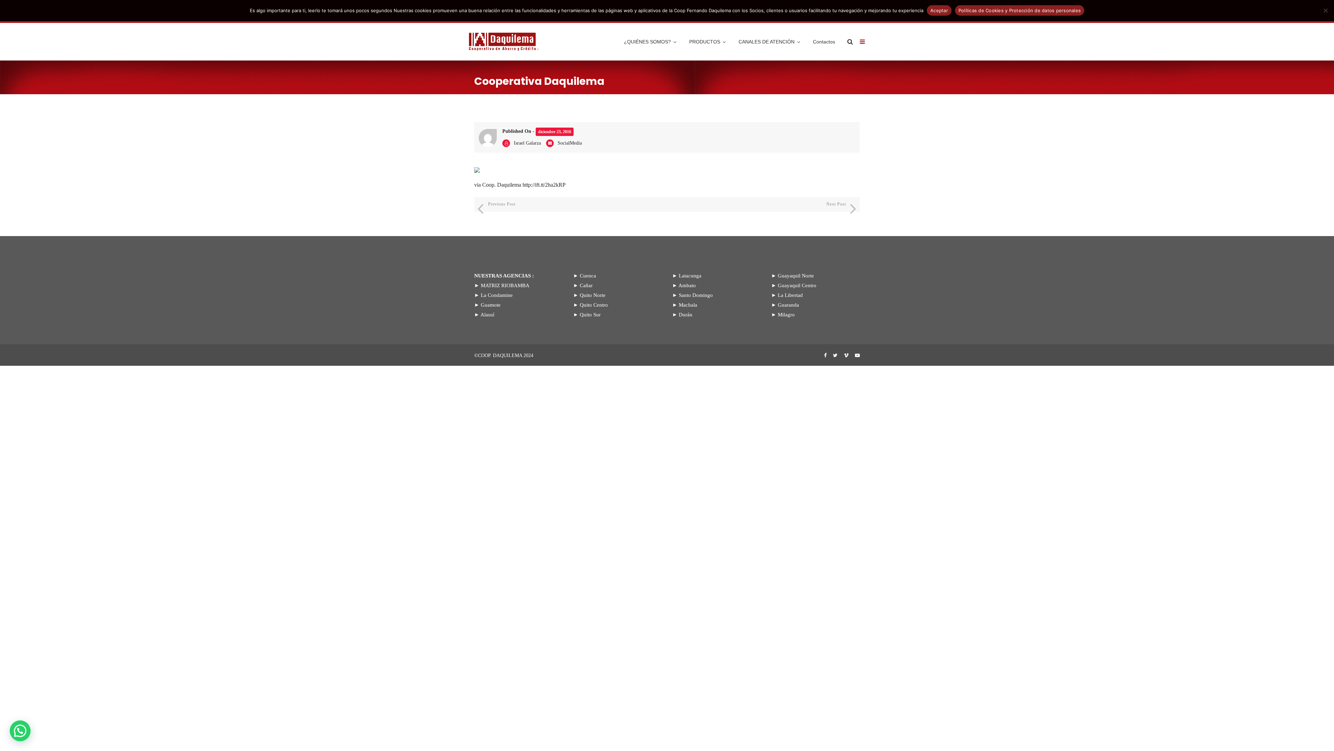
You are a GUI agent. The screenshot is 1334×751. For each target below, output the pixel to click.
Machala (688, 305)
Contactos (824, 42)
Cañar (586, 285)
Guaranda (788, 305)
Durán (685, 314)
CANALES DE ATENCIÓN (766, 42)
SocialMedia (570, 143)
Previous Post (502, 204)
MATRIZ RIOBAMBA (505, 285)
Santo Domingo (696, 295)
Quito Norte (593, 295)
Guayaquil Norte (796, 275)
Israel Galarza (527, 143)
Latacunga (690, 275)
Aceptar (939, 10)
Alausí (487, 314)
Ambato (687, 285)
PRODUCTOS (704, 42)
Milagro (786, 314)
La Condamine (497, 295)
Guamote (491, 305)
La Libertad (790, 295)
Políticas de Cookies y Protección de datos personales (1019, 10)
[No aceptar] (1325, 10)
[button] (20, 730)
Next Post (836, 204)
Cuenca (588, 275)
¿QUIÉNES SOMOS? (647, 42)
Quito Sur (590, 314)
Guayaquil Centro (797, 285)
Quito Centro (594, 305)
